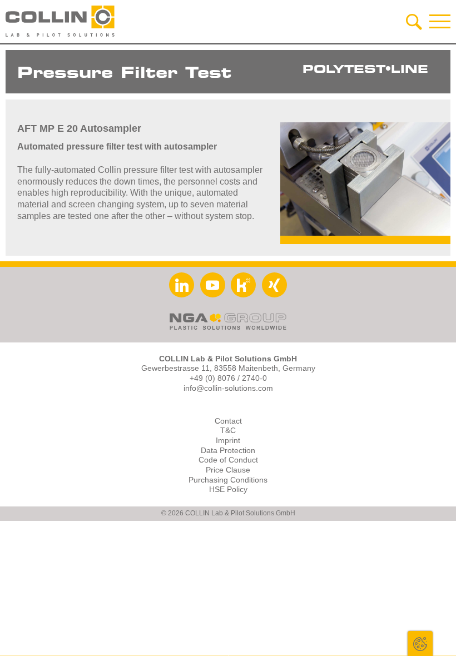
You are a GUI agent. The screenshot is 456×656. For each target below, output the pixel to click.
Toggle (420, 643)
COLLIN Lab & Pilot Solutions (61, 21)
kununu (243, 284)
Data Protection (228, 450)
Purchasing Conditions (228, 480)
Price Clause (228, 470)
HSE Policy (228, 489)
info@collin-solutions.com (228, 388)
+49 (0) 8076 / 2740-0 (228, 378)
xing (274, 284)
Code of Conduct (228, 460)
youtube (212, 284)
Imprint (228, 440)
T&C (228, 430)
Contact (228, 421)
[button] (439, 21)
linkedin (181, 284)
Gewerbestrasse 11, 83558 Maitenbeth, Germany (228, 368)
